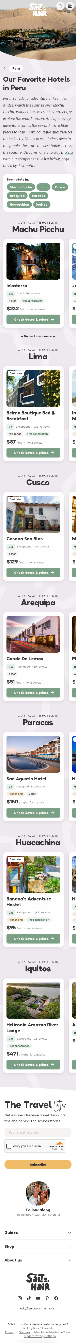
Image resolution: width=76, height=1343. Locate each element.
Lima (43, 187)
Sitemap (24, 1332)
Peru (69, 152)
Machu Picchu (21, 187)
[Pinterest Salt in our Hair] (47, 1298)
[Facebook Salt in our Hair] (56, 1298)
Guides (11, 1233)
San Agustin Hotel (26, 778)
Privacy (9, 1332)
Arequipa (17, 195)
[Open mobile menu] (70, 6)
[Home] (4, 68)
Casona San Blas (24, 538)
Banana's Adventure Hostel (28, 901)
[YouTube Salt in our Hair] (38, 1298)
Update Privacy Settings (40, 1336)
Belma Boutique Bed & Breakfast (30, 415)
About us (13, 1260)
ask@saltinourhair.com (38, 1308)
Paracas (38, 195)
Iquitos (41, 204)
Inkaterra (16, 285)
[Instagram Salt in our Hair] (20, 1298)
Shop (9, 1246)
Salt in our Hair (19, 1324)
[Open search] (60, 6)
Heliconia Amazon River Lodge (32, 1027)
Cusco (60, 187)
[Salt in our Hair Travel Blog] (38, 9)
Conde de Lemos (24, 658)
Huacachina (19, 204)
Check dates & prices (31, 319)
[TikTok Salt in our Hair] (29, 1298)
